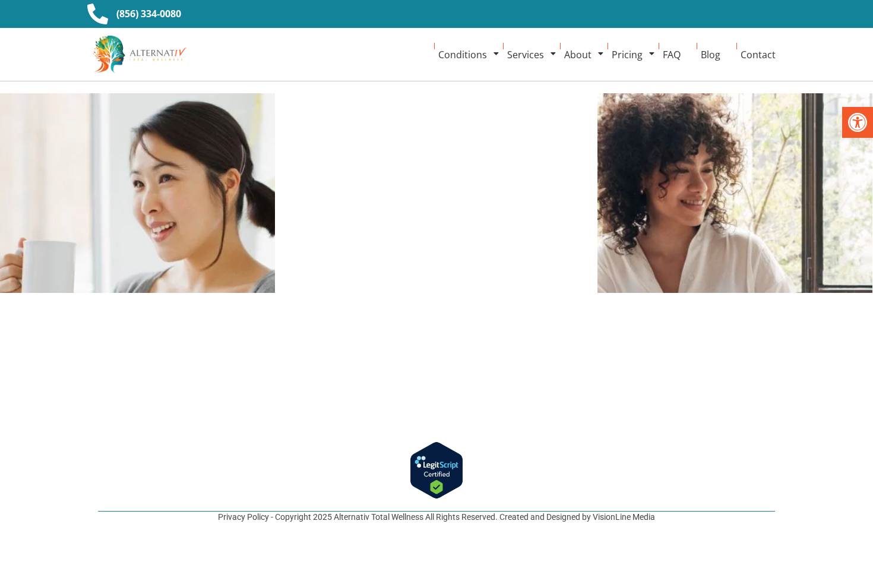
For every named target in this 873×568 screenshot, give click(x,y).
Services (525, 54)
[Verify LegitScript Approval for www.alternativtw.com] (436, 470)
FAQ (672, 54)
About (578, 54)
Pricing (627, 54)
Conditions (462, 54)
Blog (710, 54)
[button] (857, 122)
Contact (758, 54)
